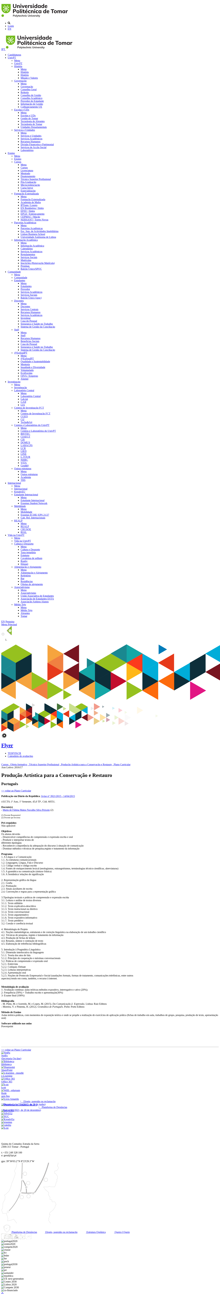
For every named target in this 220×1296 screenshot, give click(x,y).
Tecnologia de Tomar (31, 124)
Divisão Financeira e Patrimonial (37, 144)
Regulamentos (28, 254)
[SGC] (5, 1116)
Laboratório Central (24, 390)
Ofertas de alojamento (32, 584)
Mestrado (25, 173)
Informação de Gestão (32, 104)
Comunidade (14, 271)
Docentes (19, 300)
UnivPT (12, 57)
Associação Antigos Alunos (35, 601)
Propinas (25, 266)
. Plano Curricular (121, 764)
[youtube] (16, 1238)
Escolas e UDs (21, 109)
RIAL (24, 532)
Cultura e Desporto (23, 543)
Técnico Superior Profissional (36, 179)
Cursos (17, 161)
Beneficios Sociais (30, 341)
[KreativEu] (7, 1119)
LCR (23, 448)
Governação (20, 80)
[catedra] (6, 1125)
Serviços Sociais (29, 257)
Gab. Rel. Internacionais (33, 517)
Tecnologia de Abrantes (33, 121)
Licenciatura (27, 170)
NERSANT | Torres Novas (34, 219)
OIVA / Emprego (29, 376)
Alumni (24, 378)
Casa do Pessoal (29, 321)
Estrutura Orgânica (96, 1232)
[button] (2, 1293)
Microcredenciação (30, 185)
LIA (23, 404)
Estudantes (19, 280)
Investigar (26, 318)
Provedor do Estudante (32, 101)
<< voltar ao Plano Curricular (16, 790)
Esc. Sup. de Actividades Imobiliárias (39, 231)
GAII (23, 402)
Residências (27, 581)
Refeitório (26, 575)
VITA (24, 462)
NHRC (24, 459)
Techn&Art (26, 422)
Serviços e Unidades (24, 130)
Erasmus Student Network (34, 503)
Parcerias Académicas (25, 222)
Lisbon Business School (33, 234)
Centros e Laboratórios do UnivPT (31, 425)
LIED (24, 451)
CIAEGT (25, 436)
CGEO (24, 416)
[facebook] (4, 1238)
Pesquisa (9, 621)
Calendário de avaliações (20, 756)
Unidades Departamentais (34, 127)
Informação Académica (26, 240)
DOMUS (25, 442)
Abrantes (25, 613)
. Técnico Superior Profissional (43, 764)
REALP (18, 520)
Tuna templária (28, 552)
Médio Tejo (20, 604)
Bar (22, 578)
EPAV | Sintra (28, 211)
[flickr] (28, 1238)
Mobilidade (20, 506)
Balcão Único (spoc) (31, 297)
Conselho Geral (29, 89)
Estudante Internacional (26, 494)
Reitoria (25, 92)
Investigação (14, 381)
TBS (23, 480)
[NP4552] (6, 1113)
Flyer (7, 745)
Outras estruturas (22, 468)
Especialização (28, 190)
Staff (16, 329)
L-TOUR (25, 457)
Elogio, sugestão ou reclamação (61, 1232)
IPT (3, 49)
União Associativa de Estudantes (37, 595)
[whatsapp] (34, 1238)
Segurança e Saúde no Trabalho (37, 323)
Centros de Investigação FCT (29, 407)
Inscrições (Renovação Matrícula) (38, 263)
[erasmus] (6, 1122)
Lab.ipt (24, 399)
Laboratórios (27, 150)
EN (9, 28)
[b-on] (5, 1128)
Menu (17, 60)
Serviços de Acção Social (33, 147)
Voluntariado (27, 370)
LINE (24, 454)
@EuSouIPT (20, 352)
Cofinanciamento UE (31, 106)
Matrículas (26, 260)
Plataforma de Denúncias (24, 1232)
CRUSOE (26, 529)
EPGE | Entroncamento (32, 214)
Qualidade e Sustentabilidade (35, 361)
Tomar (24, 616)
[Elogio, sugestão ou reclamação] (10, 1099)
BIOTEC (25, 433)
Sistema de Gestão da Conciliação (38, 326)
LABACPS (27, 445)
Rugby (24, 561)
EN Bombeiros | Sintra (32, 208)
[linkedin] (22, 1238)
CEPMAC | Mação (30, 216)
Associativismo (22, 587)
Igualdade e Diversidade (33, 367)
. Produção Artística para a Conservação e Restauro (86, 764)
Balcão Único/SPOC (31, 268)
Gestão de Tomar (29, 118)
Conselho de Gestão (31, 95)
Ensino (11, 153)
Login (11, 26)
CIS (23, 439)
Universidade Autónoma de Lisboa (38, 237)
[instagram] (10, 1238)
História (18, 66)
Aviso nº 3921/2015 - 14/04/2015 (58, 796)
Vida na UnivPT (16, 535)
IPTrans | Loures (29, 205)
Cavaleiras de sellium (31, 558)
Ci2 (22, 419)
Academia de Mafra (31, 202)
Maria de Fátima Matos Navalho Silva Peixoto (26, 810)
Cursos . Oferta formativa (14, 764)
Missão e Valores (29, 78)
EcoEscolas (26, 373)
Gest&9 (25, 465)
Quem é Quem (122, 1232)
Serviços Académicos (31, 138)
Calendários (27, 248)
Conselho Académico (31, 98)
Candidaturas (14, 54)
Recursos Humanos (30, 141)
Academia (26, 477)
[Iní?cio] (35, 17)
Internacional (14, 483)
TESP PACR (14, 753)
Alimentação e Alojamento (27, 567)
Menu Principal (9, 624)
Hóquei (24, 564)
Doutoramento (28, 176)
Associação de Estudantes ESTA (37, 598)
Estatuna (25, 555)
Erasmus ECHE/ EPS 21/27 (35, 514)
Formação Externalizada (26, 193)
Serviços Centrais (29, 309)
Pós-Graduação (28, 182)
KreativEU (19, 491)
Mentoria (25, 364)
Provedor (25, 289)
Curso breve (27, 187)
